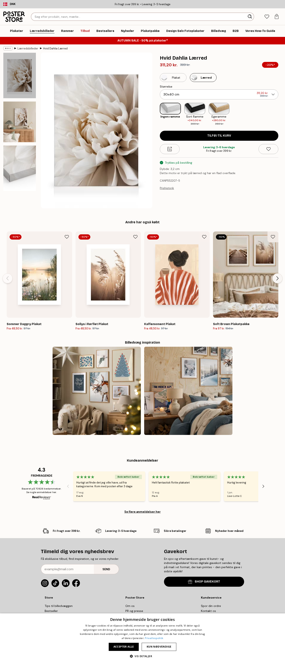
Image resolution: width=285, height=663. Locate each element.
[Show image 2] (19, 122)
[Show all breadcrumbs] (8, 48)
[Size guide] (170, 149)
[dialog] (142, 638)
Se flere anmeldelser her (142, 512)
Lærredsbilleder (28, 48)
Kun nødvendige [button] (159, 646)
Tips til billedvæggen (59, 606)
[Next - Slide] (281, 114)
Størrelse (166, 86)
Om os (130, 606)
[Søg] (250, 17)
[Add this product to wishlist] (268, 149)
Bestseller (51, 611)
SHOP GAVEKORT (207, 581)
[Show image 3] (19, 168)
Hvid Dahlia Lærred (55, 48)
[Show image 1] (19, 75)
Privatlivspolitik (154, 638)
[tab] (267, 17)
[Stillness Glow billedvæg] (97, 391)
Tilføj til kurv (219, 135)
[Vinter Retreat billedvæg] (188, 391)
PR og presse (134, 611)
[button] (142, 656)
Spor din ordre (211, 606)
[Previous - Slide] (156, 114)
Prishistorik (167, 188)
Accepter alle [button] (123, 646)
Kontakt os (208, 611)
